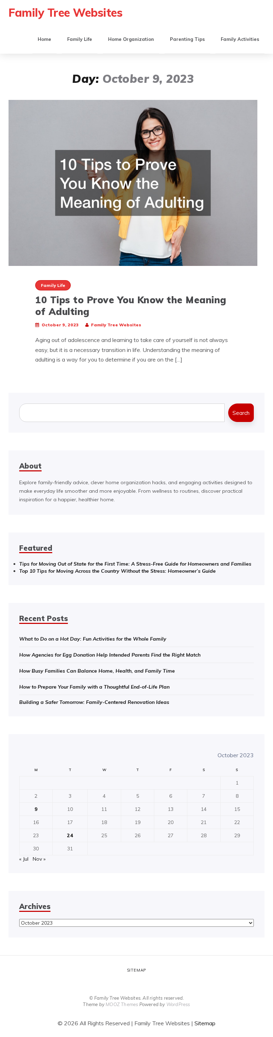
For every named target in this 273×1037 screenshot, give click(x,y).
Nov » (39, 859)
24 (70, 835)
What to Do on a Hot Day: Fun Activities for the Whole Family (92, 639)
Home (44, 39)
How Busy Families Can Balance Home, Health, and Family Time (97, 671)
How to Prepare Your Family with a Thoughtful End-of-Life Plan (94, 687)
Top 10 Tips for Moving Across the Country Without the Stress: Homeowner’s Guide (117, 571)
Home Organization (131, 39)
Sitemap (136, 970)
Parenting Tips (187, 39)
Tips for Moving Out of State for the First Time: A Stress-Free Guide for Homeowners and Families (135, 564)
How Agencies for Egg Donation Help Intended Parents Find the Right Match (109, 655)
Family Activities (240, 39)
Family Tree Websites (65, 12)
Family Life (79, 39)
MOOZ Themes (122, 1004)
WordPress (178, 1004)
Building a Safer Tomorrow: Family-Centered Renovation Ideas (94, 702)
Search (241, 413)
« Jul (23, 859)
